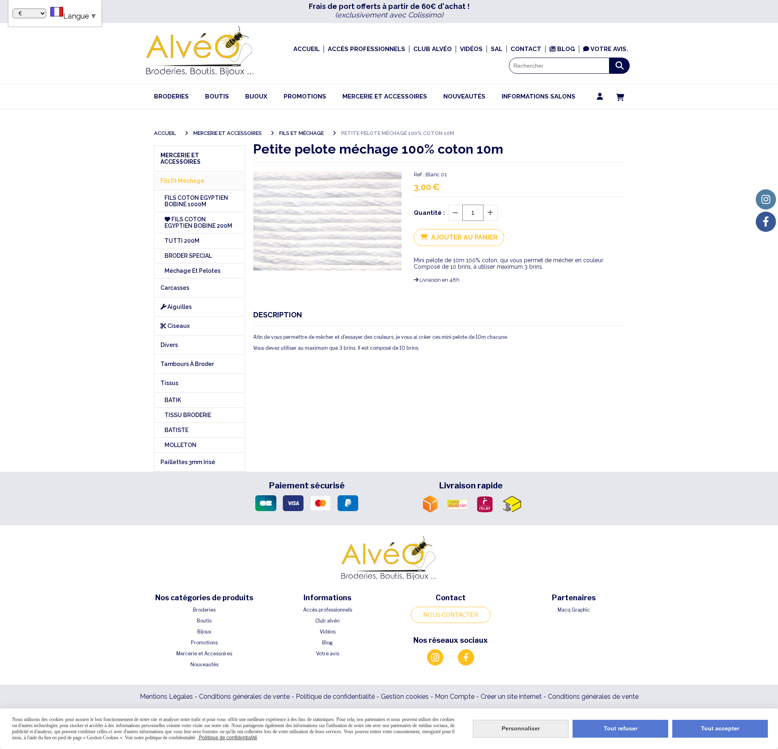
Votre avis (327, 654)
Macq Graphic (574, 610)
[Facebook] (766, 222)
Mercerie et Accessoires (204, 654)
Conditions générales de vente (244, 696)
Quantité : (429, 212)
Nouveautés (204, 664)
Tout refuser (620, 728)
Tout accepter (720, 728)
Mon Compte (454, 696)
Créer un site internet (511, 696)
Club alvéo (327, 621)
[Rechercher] (619, 66)
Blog (327, 643)
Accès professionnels (327, 610)
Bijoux (204, 632)
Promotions (204, 643)
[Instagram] (766, 199)
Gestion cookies (405, 696)
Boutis (204, 621)
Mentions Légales (166, 696)
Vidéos (328, 632)
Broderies (204, 610)
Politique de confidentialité (335, 696)
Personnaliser (521, 728)
